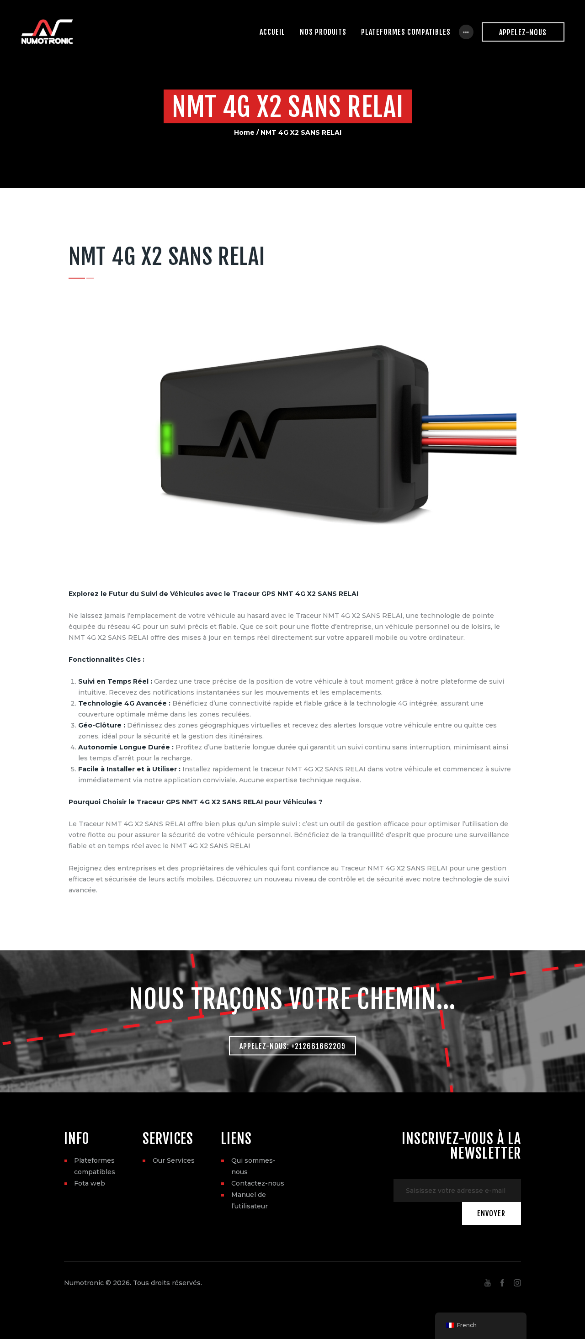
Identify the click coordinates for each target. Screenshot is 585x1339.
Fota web (89, 1183)
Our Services (174, 1160)
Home (244, 132)
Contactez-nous (257, 1183)
